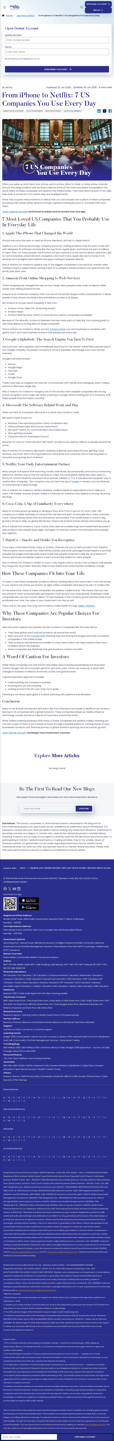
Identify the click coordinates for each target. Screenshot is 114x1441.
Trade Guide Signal (27, 993)
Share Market (9, 957)
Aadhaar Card (26, 1058)
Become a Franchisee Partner (37, 1022)
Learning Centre (30, 1015)
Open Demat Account (96, 4)
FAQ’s (18, 1029)
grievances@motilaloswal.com (25, 1252)
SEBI (15, 1065)
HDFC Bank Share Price (14, 1000)
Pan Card (13, 1058)
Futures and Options (48, 957)
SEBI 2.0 (68, 1076)
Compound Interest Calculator (64, 975)
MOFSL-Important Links (38, 1065)
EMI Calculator (74, 979)
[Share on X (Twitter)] (104, 111)
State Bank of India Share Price (65, 1000)
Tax (5, 1058)
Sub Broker (104, 1036)
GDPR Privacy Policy (30, 1076)
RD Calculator (40, 975)
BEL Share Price (45, 1007)
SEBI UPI (96, 10)
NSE (10, 1065)
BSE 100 (6, 968)
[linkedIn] (18, 889)
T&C (38, 59)
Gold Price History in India (53, 1047)
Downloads (46, 1076)
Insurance (15, 950)
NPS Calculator (61, 986)
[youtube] (14, 889)
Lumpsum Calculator (13, 979)
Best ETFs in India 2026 (24, 1051)
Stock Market (23, 1036)
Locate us (28, 1029)
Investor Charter (11, 1076)
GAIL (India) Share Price (92, 1000)
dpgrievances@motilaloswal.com (63, 1252)
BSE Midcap (57, 964)
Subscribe (84, 808)
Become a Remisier (85, 1022)
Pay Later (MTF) (76, 946)
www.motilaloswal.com (95, 1424)
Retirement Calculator (91, 975)
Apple (75, 481)
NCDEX (22, 1065)
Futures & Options (58, 1036)
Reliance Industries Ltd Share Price (19, 1007)
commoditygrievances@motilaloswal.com (37, 1290)
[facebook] (5, 889)
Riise (49, 993)
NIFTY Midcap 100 (87, 964)
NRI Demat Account (44, 943)
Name (8, 47)
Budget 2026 (9, 1036)
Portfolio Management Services (37, 946)
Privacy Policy (93, 1076)
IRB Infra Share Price (38, 1004)
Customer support (43, 1029)
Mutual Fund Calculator (54, 979)
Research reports (11, 1015)
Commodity (20, 1040)
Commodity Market (27, 957)
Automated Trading (70, 1040)
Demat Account (39, 1036)
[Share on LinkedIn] (99, 111)
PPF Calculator (67, 982)
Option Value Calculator (81, 986)
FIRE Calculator (102, 986)
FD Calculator (25, 975)
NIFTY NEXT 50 (71, 964)
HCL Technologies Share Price (64, 1004)
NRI (11, 1040)
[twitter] (10, 889)
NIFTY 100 (101, 964)
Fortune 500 (37, 636)
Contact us (8, 1029)
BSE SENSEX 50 (18, 968)
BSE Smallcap (43, 964)
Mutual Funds (26, 943)
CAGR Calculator (34, 979)
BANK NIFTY (30, 964)
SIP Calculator (10, 975)
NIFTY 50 (7, 964)
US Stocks (89, 943)
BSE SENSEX (18, 964)
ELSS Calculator (83, 982)
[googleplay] (29, 907)
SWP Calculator (90, 979)
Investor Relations (59, 1065)
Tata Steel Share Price (37, 1000)
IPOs (70, 1036)
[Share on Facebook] (110, 111)
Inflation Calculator (42, 986)
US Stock (93, 1036)
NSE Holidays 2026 (12, 1047)
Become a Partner (12, 1022)
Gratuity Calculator (49, 982)
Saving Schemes (42, 1058)
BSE (5, 1065)
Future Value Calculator (26, 982)
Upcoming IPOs (10, 943)
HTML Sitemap (20, 1080)
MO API (41, 993)
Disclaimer (74, 1065)
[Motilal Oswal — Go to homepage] (14, 7)
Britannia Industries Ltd (91, 1004)
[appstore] (29, 900)
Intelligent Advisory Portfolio (69, 943)
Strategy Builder (60, 993)
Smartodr (58, 1076)
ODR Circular (79, 1076)
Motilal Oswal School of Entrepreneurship (59, 1015)
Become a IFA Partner (63, 1022)
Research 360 (10, 993)
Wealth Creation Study (49, 1069)
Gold (5, 1040)
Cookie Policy (87, 1065)
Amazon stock (58, 329)
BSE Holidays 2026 (30, 1047)
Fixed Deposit (60, 946)
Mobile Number (13, 35)
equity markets (86, 605)
